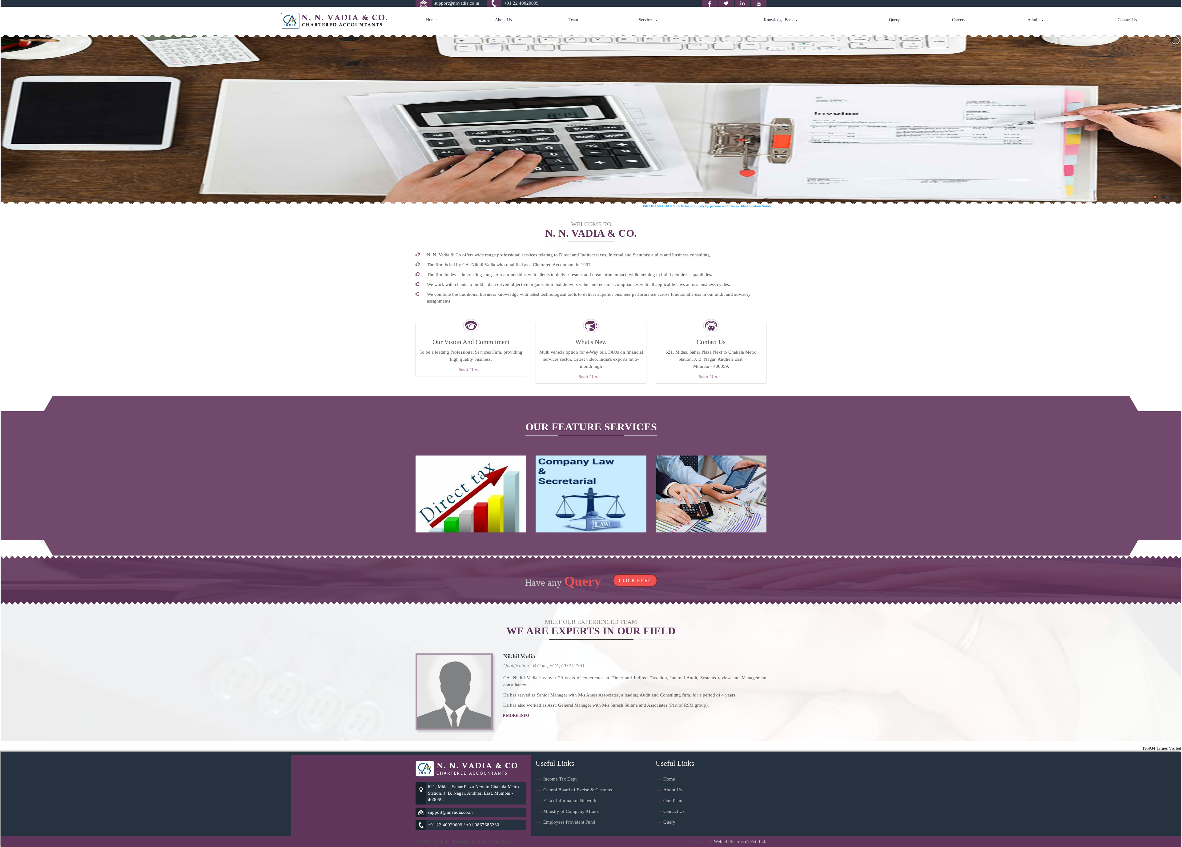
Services (646, 20)
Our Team (672, 800)
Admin (1034, 20)
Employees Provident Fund (569, 822)
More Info (517, 715)
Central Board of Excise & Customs (577, 789)
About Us (503, 20)
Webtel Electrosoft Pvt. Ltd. (740, 841)
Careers (958, 20)
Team (573, 20)
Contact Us (1127, 20)
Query (894, 20)
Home (431, 20)
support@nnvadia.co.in (456, 3)
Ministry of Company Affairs (571, 811)
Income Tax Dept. (560, 779)
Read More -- (471, 369)
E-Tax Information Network (570, 800)
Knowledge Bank (779, 20)
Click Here (635, 580)
